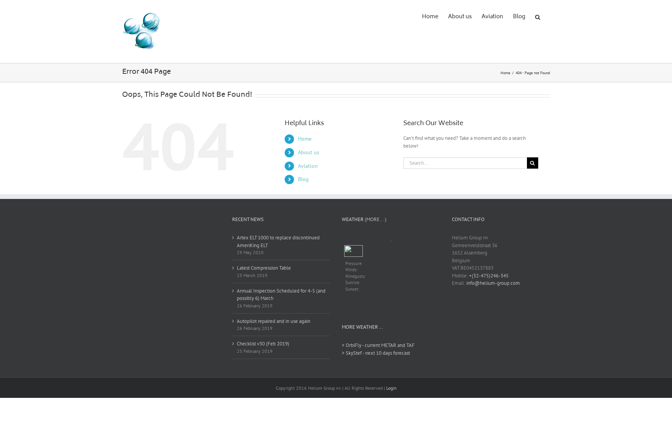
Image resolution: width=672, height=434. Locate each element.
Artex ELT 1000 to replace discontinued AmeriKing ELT (278, 241)
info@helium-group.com (493, 283)
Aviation (308, 165)
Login (391, 388)
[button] (537, 16)
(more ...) (376, 219)
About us (308, 152)
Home (305, 138)
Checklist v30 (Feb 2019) (263, 343)
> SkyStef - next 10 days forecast (376, 353)
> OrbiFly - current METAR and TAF (378, 345)
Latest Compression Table (264, 268)
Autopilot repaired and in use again (273, 321)
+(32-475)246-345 (489, 275)
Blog (303, 179)
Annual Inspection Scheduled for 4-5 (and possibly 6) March (281, 295)
